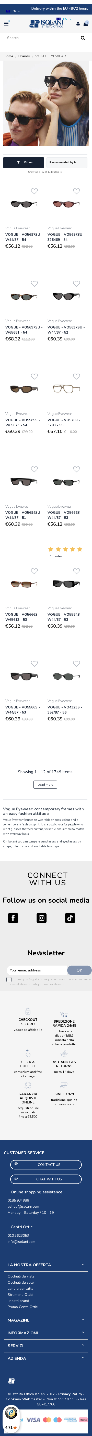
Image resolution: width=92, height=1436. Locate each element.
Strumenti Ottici (20, 1294)
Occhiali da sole (21, 1282)
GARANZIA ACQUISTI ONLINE (27, 1098)
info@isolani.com (21, 1241)
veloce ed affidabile (28, 1030)
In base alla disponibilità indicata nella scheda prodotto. (64, 1037)
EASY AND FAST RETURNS (64, 1064)
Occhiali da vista (21, 1276)
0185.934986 (18, 1200)
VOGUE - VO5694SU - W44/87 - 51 (24, 515)
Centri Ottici (22, 1227)
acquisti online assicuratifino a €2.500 (28, 1112)
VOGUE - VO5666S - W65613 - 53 (22, 617)
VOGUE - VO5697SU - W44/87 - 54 (24, 237)
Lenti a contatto (20, 1288)
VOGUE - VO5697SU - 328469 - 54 (66, 237)
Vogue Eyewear (17, 228)
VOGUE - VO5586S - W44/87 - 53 (22, 710)
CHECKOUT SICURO (27, 1021)
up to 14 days (64, 1072)
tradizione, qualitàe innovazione (64, 1102)
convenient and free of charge (28, 1074)
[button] (13, 11)
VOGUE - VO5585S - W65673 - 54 (22, 423)
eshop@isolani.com (23, 1206)
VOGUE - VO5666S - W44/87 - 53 (65, 515)
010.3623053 (18, 1235)
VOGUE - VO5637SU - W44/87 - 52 (66, 330)
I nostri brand (18, 1300)
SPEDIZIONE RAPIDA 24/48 (64, 1023)
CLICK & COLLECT (28, 1064)
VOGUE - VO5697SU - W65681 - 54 (24, 330)
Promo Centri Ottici (23, 1307)
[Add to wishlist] (34, 190)
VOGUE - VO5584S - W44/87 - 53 (65, 617)
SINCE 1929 (64, 1094)
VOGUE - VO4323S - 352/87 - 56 (65, 710)
